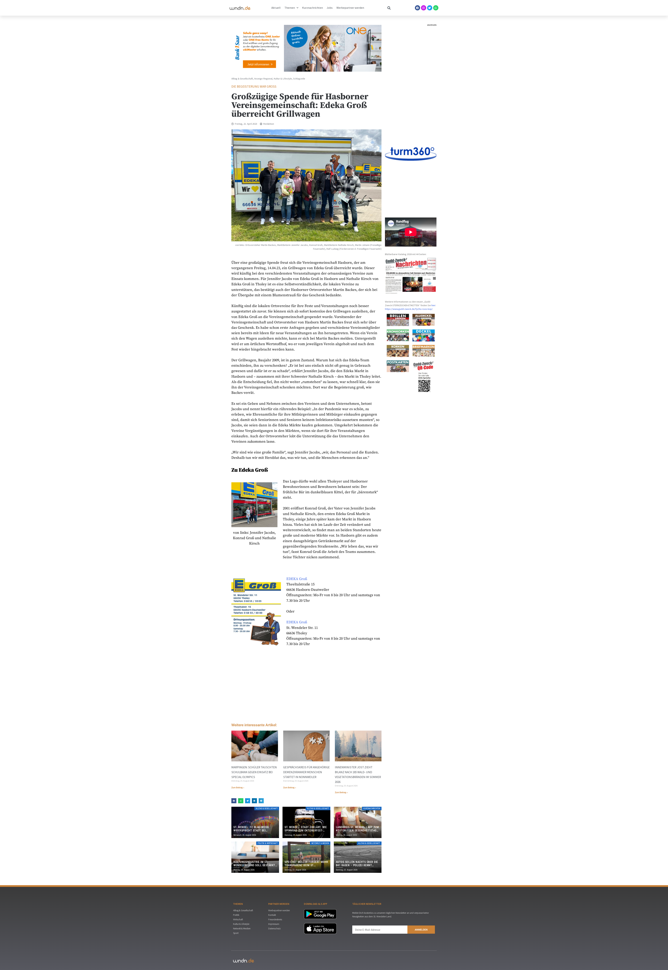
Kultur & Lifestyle (283, 78)
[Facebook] (417, 7)
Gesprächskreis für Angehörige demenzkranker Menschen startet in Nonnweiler (306, 772)
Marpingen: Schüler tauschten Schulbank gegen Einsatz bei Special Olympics (254, 772)
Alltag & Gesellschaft (242, 78)
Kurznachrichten (312, 8)
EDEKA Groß (296, 579)
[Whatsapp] (435, 7)
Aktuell (276, 8)
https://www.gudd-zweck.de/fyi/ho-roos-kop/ (409, 309)
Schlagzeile (299, 78)
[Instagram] (423, 7)
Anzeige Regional (263, 78)
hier (433, 305)
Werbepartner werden (350, 8)
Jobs (330, 8)
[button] (233, 800)
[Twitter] (429, 7)
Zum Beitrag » (237, 787)
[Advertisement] (306, 691)
